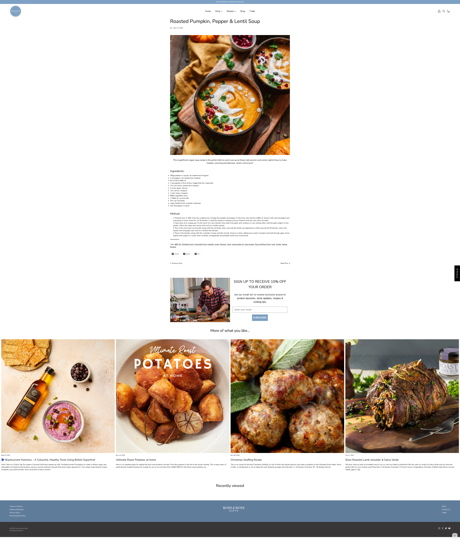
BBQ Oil (178, 244)
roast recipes (249, 244)
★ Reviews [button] (457, 273)
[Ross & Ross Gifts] (16, 11)
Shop (217, 11)
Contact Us (446, 509)
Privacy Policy (15, 512)
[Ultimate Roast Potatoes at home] (173, 396)
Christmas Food (187, 244)
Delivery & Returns (17, 509)
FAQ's (444, 506)
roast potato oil (238, 244)
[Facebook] (443, 528)
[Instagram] (439, 528)
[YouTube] (449, 528)
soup (273, 244)
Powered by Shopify (16, 531)
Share (188, 254)
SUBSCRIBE (260, 317)
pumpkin (210, 244)
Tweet (176, 254)
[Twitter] (446, 528)
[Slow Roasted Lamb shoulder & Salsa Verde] (402, 396)
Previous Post (177, 263)
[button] (444, 11)
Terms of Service (16, 506)
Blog (242, 11)
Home (208, 11)
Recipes (230, 11)
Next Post (284, 263)
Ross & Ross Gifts (21, 528)
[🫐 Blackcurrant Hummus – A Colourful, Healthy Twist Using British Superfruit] (58, 396)
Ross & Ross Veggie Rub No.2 (194, 183)
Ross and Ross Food (263, 244)
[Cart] (448, 11)
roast (229, 244)
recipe (217, 244)
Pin (198, 254)
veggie (278, 244)
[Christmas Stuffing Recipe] (287, 396)
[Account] (439, 11)
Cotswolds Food (200, 244)
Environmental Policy (17, 516)
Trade (252, 11)
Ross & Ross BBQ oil (178, 180)
